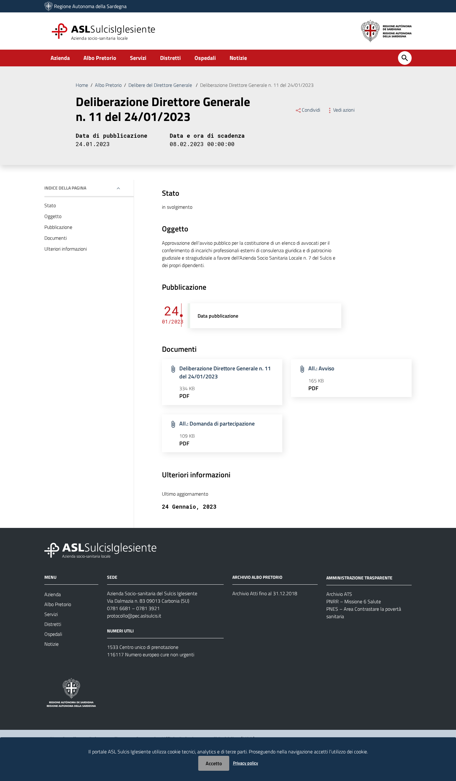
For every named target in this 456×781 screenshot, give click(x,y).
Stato (50, 205)
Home (82, 85)
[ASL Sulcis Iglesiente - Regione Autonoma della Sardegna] (100, 550)
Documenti (55, 238)
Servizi (138, 58)
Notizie (238, 58)
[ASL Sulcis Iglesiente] (48, 6)
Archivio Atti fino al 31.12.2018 (264, 593)
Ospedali (205, 58)
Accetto (214, 763)
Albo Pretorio (99, 58)
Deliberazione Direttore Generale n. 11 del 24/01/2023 (225, 372)
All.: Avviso (321, 368)
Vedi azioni (344, 110)
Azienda (60, 58)
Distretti (170, 58)
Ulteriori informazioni (65, 248)
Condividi (311, 110)
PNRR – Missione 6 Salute (353, 601)
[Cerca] (405, 58)
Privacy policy (245, 763)
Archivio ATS (339, 594)
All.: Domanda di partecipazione (217, 423)
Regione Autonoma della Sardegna (90, 6)
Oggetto (52, 216)
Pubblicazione (58, 227)
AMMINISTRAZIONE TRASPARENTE (359, 577)
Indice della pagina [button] (65, 188)
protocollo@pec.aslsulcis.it (134, 615)
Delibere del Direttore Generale (160, 85)
